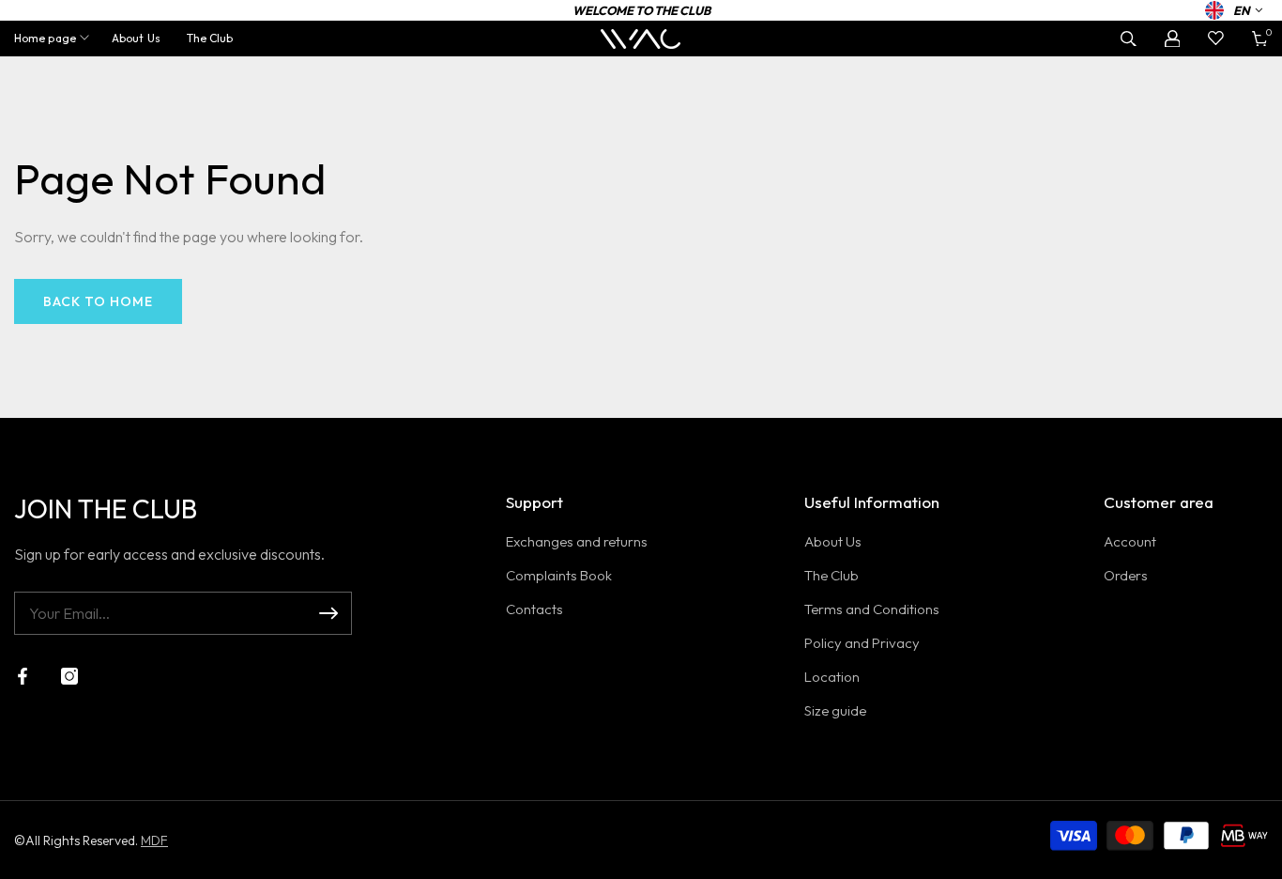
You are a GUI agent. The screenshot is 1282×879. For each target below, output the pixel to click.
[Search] (1129, 39)
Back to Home (98, 301)
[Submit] (328, 613)
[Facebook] (22, 676)
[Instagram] (69, 676)
